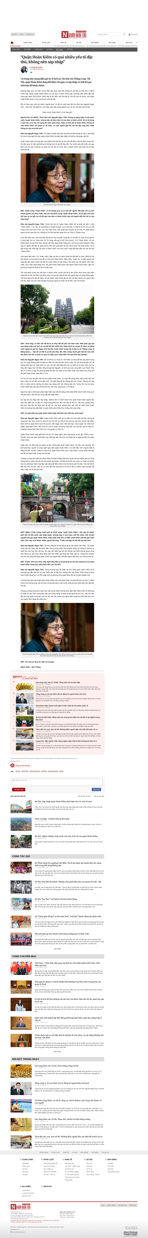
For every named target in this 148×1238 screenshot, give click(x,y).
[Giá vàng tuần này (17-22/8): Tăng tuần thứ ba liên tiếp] (25, 686)
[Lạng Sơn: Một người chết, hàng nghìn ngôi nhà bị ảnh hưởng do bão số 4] (25, 745)
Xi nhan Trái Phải (28, 1193)
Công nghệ (68, 1180)
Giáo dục (89, 1166)
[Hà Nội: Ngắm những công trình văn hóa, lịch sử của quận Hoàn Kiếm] (21, 841)
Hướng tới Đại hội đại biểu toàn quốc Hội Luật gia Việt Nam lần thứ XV (114, 46)
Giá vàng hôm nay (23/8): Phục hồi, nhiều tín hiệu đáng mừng (62, 1119)
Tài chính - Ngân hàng (72, 1166)
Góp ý (21, 34)
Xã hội (78, 43)
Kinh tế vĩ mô (69, 1169)
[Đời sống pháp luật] (116, 1233)
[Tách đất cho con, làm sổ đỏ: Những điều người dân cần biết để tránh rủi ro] (25, 733)
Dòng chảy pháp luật (50, 1163)
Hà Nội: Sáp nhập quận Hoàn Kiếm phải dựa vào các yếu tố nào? (63, 801)
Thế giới (70, 49)
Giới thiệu (111, 1205)
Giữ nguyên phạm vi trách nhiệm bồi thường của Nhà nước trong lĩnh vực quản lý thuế (68, 983)
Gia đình (110, 1163)
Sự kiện (49, 49)
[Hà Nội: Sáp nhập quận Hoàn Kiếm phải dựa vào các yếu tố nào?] (21, 806)
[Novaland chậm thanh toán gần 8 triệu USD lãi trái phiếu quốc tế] (25, 710)
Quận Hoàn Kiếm (53, 771)
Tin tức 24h (122, 1205)
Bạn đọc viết (26, 1196)
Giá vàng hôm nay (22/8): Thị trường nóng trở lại (56, 1066)
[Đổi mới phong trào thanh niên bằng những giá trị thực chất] (21, 939)
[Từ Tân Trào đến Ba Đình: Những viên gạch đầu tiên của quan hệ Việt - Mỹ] (21, 887)
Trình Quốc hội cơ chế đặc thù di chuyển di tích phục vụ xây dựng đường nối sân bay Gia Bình (69, 1036)
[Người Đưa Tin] (48, 1206)
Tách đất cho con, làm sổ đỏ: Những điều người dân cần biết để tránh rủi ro (67, 729)
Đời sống (95, 43)
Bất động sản (69, 1163)
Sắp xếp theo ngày (99, 796)
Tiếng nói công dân (50, 1172)
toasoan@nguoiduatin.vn (18, 1232)
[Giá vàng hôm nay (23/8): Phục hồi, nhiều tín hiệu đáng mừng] (21, 1124)
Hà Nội (18, 771)
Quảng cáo (29, 34)
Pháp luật (46, 43)
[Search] (124, 34)
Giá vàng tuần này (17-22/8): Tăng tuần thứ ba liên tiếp (58, 682)
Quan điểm (26, 1190)
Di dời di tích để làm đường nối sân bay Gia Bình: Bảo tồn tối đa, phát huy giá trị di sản (69, 1000)
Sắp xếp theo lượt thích (84, 796)
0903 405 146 (15, 1229)
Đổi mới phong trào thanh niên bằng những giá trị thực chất (62, 934)
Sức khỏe (111, 1166)
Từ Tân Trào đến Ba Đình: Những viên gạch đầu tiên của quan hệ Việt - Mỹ (68, 881)
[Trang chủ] (74, 34)
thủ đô (61, 771)
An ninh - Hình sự (49, 1174)
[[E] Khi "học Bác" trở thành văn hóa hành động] (21, 904)
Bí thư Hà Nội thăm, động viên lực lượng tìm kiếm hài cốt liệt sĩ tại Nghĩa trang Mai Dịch (68, 718)
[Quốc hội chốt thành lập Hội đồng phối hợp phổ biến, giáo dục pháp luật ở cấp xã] (21, 1023)
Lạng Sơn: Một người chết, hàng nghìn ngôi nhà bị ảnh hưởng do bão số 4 (66, 741)
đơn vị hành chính (35, 771)
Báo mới (133, 1205)
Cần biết (110, 1169)
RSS (102, 1205)
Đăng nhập (96, 789)
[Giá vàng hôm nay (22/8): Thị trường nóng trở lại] (21, 1071)
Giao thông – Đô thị (92, 1174)
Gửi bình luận (18, 789)
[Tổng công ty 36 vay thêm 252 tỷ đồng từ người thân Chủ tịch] (25, 698)
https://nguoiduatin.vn (16, 1212)
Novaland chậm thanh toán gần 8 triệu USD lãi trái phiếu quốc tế (62, 706)
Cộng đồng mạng (113, 1172)
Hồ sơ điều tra (48, 1169)
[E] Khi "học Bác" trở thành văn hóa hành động (56, 899)
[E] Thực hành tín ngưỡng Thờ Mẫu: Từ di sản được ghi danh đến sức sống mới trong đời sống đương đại (68, 864)
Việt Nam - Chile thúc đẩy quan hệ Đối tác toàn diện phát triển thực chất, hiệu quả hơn (67, 964)
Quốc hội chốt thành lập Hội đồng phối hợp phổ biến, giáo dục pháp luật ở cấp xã (68, 1019)
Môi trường (90, 1172)
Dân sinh (89, 1163)
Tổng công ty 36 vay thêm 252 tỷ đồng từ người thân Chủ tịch (61, 694)
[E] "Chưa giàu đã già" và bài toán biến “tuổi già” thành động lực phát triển (68, 916)
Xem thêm (57, 949)
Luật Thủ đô (25, 771)
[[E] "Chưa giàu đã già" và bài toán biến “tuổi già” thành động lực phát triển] (21, 921)
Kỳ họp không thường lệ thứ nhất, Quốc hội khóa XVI (45, 46)
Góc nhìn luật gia (49, 1166)
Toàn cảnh (27, 43)
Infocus (129, 43)
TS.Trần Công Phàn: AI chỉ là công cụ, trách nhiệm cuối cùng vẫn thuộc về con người (68, 1101)
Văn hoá (89, 1169)
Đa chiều (112, 43)
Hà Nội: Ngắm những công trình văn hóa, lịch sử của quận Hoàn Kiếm (66, 836)
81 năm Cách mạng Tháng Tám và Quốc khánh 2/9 (77, 46)
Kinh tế (63, 43)
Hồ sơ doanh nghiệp (72, 1172)
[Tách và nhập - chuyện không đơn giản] (21, 824)
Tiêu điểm (27, 49)
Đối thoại (59, 49)
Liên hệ (14, 34)
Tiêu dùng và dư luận (72, 1177)
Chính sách (39, 49)
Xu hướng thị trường (72, 1174)
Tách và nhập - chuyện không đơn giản (52, 819)
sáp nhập (43, 771)
